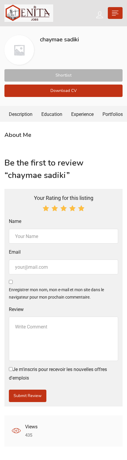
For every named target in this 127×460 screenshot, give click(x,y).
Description (20, 114)
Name (15, 221)
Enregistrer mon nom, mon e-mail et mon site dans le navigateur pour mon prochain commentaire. (56, 293)
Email (15, 252)
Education (51, 114)
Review (16, 309)
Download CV (64, 90)
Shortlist (63, 75)
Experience (82, 114)
